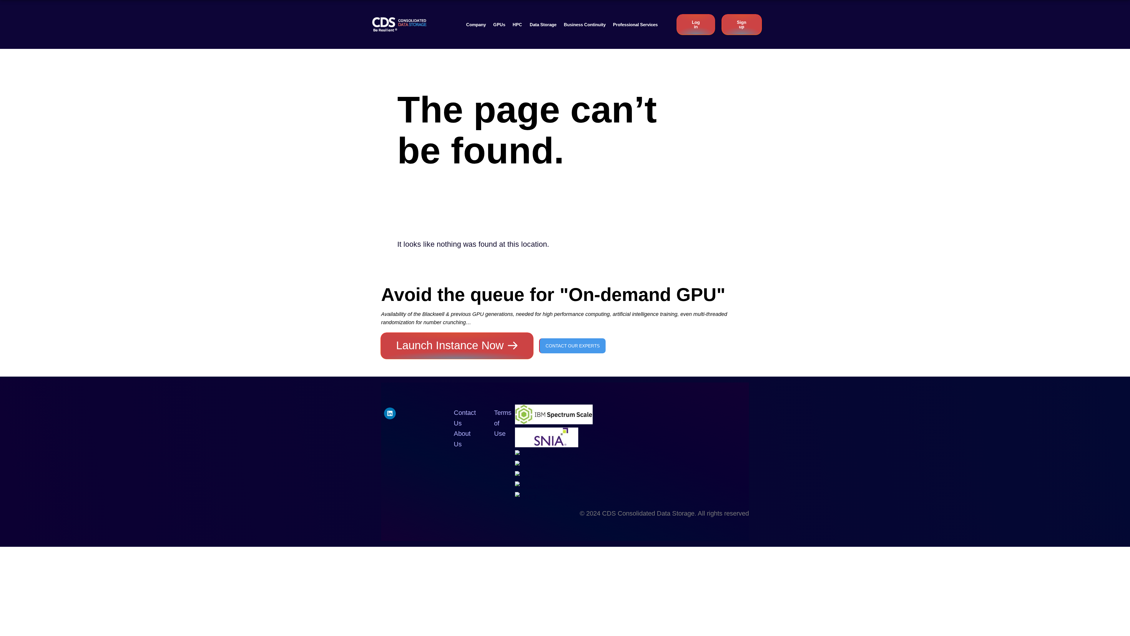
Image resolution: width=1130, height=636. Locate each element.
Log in (696, 24)
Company (476, 24)
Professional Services (635, 24)
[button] (476, 24)
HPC (517, 24)
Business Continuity (585, 24)
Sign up (741, 24)
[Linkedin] (390, 413)
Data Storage (543, 24)
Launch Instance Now (449, 345)
